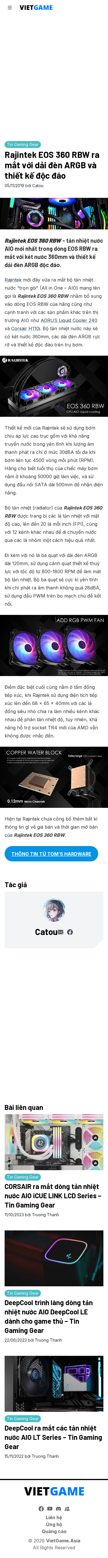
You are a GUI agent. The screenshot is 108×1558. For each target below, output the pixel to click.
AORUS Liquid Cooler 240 (69, 320)
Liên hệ (54, 1517)
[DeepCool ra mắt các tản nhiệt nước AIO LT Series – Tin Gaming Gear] (54, 1384)
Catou (37, 185)
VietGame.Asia (63, 1541)
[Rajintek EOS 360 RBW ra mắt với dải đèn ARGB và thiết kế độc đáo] (54, 213)
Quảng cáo (54, 1531)
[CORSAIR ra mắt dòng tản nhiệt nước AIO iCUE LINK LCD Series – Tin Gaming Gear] (54, 1142)
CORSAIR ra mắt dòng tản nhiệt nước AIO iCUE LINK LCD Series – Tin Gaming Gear (53, 1195)
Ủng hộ (54, 1524)
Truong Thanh (45, 1214)
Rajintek (13, 280)
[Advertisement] (54, 76)
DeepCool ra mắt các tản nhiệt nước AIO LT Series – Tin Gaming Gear (53, 1437)
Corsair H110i (25, 328)
